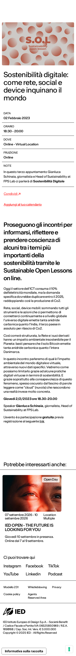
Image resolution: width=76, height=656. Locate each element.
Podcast (55, 573)
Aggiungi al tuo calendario (23, 204)
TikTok (53, 565)
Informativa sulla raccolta (24, 651)
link (42, 421)
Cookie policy (12, 594)
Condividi (11, 194)
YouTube (11, 573)
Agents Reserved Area (37, 595)
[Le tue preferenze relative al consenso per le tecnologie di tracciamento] (69, 649)
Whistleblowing (37, 587)
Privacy (56, 587)
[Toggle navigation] (69, 8)
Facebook (34, 565)
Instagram (12, 565)
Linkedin (33, 573)
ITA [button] (39, 8)
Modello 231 (11, 587)
